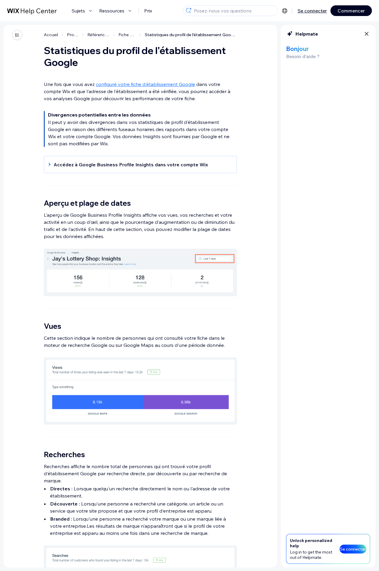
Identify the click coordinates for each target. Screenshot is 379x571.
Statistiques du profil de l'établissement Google (191, 34)
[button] (137, 164)
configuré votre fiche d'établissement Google (145, 84)
